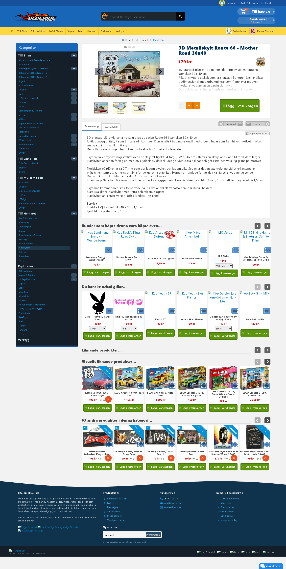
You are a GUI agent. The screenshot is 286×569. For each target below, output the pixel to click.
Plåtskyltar (24, 247)
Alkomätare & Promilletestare (34, 60)
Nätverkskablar (26, 243)
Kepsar (22, 283)
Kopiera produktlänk (257, 133)
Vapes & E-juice (27, 275)
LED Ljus (23, 199)
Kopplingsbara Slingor (30, 235)
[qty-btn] (196, 105)
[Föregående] (258, 362)
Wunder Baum (26, 144)
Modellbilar (24, 296)
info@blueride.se (170, 502)
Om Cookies (225, 515)
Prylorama (106, 31)
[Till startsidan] (17, 550)
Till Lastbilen (38, 31)
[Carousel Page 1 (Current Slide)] (125, 47)
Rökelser (23, 251)
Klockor (22, 230)
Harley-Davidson (27, 279)
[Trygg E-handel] (222, 4)
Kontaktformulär (170, 507)
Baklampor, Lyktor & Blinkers (34, 68)
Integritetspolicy (227, 520)
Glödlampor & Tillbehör (31, 110)
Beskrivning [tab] (91, 126)
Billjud (22, 81)
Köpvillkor (223, 502)
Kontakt (268, 2)
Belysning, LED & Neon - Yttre (35, 77)
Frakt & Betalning (227, 498)
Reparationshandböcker (31, 123)
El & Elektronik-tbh (29, 98)
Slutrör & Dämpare (29, 127)
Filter (21, 106)
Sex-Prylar (24, 317)
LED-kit (22, 194)
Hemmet (91, 31)
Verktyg (120, 31)
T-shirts (23, 325)
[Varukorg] (241, 13)
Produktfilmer (112, 515)
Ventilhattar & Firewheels (32, 203)
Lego (80, 31)
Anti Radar (24, 64)
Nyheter (109, 502)
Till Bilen (22, 31)
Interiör (22, 114)
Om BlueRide (225, 511)
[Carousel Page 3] (133, 47)
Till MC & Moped (30, 177)
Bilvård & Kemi (26, 85)
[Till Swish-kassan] (256, 23)
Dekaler (22, 89)
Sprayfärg (24, 131)
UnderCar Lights (27, 135)
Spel (21, 321)
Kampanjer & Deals (115, 498)
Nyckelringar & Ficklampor (33, 304)
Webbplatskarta (113, 520)
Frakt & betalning (250, 2)
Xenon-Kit (24, 148)
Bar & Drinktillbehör (29, 218)
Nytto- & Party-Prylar (30, 308)
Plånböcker (24, 313)
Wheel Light (25, 140)
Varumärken (111, 511)
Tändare (23, 329)
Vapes (71, 31)
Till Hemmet (27, 213)
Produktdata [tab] (111, 127)
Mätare (22, 119)
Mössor (22, 300)
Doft (21, 93)
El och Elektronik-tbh (30, 190)
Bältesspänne (25, 270)
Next (267, 287)
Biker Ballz (24, 182)
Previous (258, 287)
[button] (99, 71)
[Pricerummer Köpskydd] (31, 530)
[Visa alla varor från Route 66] (261, 62)
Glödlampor (25, 226)
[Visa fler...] (267, 362)
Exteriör (23, 102)
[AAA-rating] (58, 527)
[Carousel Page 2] (129, 47)
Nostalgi (23, 239)
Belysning (24, 222)
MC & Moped (56, 31)
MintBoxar (24, 292)
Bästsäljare (110, 507)
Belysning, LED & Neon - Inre (34, 72)
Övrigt (22, 152)
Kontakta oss (225, 507)
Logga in (231, 2)
